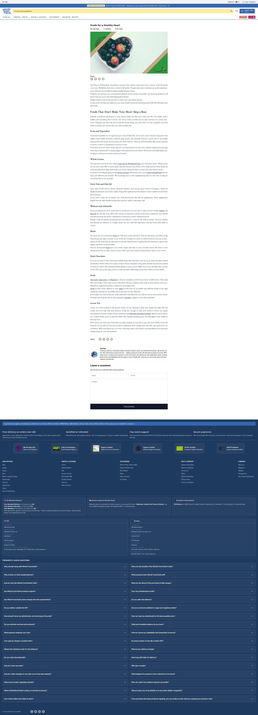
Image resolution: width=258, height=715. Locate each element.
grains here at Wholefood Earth (129, 164)
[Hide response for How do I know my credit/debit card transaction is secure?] (252, 632)
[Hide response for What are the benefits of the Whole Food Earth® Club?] (252, 566)
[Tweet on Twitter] (99, 79)
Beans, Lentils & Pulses (9, 476)
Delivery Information (187, 465)
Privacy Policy (185, 479)
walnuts (162, 211)
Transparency (242, 473)
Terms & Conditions (187, 482)
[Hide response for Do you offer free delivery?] (252, 599)
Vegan (122, 473)
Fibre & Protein (125, 476)
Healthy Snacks (66, 479)
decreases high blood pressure (140, 313)
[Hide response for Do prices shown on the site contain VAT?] (252, 641)
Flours (64, 465)
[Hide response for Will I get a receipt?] (252, 665)
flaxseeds (114, 280)
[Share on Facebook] (91, 79)
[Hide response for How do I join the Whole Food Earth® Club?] (124, 583)
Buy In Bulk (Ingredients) (246, 476)
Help (6, 2)
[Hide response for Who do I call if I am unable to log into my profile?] (252, 682)
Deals (242, 17)
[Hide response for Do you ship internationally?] (124, 657)
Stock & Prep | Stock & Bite (128, 465)
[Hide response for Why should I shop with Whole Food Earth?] (124, 566)
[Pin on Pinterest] (95, 79)
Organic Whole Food (126, 468)
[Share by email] (103, 79)
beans (115, 236)
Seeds (92, 288)
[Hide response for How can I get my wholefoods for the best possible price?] (252, 616)
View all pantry (66, 485)
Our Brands (54, 17)
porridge (128, 297)
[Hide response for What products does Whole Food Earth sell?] (252, 574)
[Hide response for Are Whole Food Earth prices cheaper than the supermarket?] (124, 599)
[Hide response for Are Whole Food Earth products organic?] (124, 591)
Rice (3, 473)
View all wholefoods (8, 491)
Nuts (3, 465)
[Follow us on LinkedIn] (43, 711)
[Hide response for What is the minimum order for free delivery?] (124, 649)
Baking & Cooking (38, 17)
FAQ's (183, 473)
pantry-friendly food (154, 172)
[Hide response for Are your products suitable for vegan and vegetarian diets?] (252, 607)
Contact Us (184, 471)
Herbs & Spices (66, 468)
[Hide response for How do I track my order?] (124, 665)
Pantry (25, 17)
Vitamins (64, 482)
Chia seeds (94, 280)
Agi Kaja (96, 29)
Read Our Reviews (187, 476)
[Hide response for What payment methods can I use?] (124, 632)
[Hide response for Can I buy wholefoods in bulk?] (252, 591)
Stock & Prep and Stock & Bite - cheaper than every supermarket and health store (126, 6)
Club (251, 17)
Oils (63, 471)
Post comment (129, 406)
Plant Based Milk (67, 476)
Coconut (5, 482)
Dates (4, 488)
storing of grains (123, 172)
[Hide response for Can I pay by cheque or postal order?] (124, 641)
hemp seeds (103, 280)
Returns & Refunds (187, 468)
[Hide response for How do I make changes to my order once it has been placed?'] (124, 674)
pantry (121, 288)
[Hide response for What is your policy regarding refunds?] (124, 682)
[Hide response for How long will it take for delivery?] (252, 657)
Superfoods (6, 485)
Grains (4, 471)
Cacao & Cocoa (67, 473)
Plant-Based (124, 471)
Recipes (75, 17)
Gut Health (123, 479)
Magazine (66, 17)
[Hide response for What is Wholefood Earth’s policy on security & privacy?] (124, 690)
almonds (93, 214)
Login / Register (250, 2)
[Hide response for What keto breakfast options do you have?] (252, 624)
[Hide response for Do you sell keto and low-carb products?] (124, 624)
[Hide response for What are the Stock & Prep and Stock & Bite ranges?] (252, 583)
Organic (17, 17)
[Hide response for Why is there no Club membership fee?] (124, 574)
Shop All (6, 17)
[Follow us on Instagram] (39, 711)
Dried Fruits (6, 479)
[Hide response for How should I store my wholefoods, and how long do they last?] (124, 616)
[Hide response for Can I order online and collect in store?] (124, 698)
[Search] (231, 11)
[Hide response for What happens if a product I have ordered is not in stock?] (252, 674)
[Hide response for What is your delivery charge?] (252, 649)
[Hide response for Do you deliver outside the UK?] (124, 607)
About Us (241, 465)
